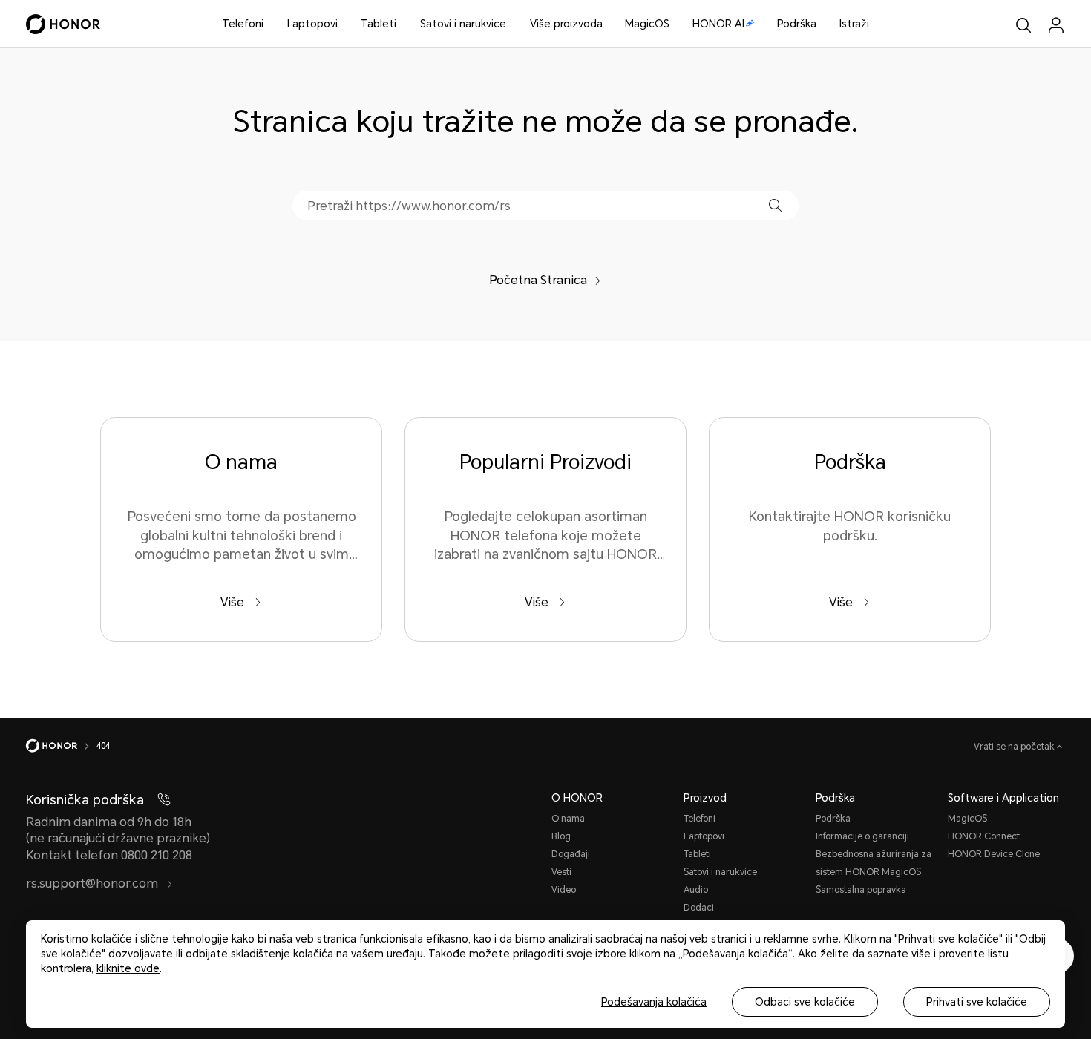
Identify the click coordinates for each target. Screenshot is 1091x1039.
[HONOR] (61, 746)
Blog (561, 836)
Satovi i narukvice (463, 24)
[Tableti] (402, 24)
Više (233, 602)
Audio (696, 890)
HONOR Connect (984, 836)
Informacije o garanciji (862, 836)
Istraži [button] (854, 24)
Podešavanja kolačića (654, 1002)
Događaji (570, 854)
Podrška (796, 24)
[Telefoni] (269, 24)
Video (563, 890)
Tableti (378, 24)
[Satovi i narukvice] (512, 24)
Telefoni (242, 24)
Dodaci (699, 907)
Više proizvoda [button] (566, 24)
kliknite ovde (128, 968)
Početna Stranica (538, 280)
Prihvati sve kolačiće (976, 1002)
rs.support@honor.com (93, 883)
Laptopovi (312, 24)
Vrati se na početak (1015, 746)
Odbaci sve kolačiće (805, 1002)
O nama (568, 818)
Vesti (561, 872)
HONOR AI (718, 24)
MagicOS (647, 24)
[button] (775, 205)
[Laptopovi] (344, 24)
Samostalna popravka (861, 890)
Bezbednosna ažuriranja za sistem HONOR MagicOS (873, 863)
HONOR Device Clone (994, 854)
